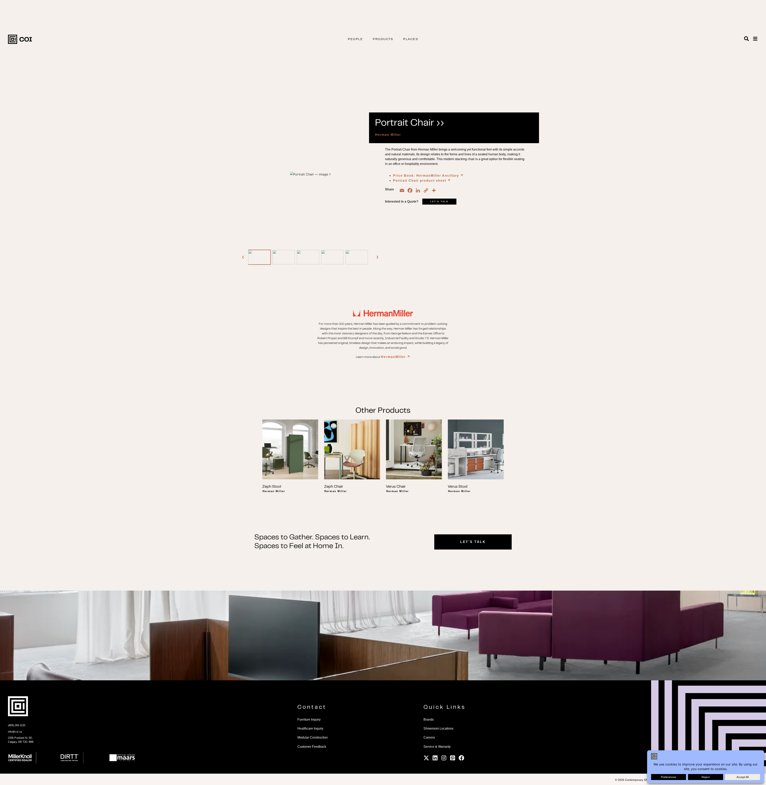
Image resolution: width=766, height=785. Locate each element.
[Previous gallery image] (243, 257)
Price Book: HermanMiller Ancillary (428, 175)
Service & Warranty (437, 746)
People (355, 39)
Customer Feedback (311, 746)
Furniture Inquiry (309, 719)
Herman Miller (388, 134)
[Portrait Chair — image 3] (308, 257)
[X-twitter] (426, 758)
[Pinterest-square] (452, 758)
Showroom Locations (438, 728)
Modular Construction (312, 737)
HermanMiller (395, 357)
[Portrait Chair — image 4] (332, 257)
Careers (429, 737)
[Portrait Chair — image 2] (283, 257)
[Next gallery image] (377, 257)
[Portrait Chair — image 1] (259, 257)
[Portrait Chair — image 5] (356, 257)
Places (410, 39)
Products (383, 39)
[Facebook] (461, 758)
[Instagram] (444, 758)
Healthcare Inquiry (310, 728)
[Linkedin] (435, 758)
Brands (428, 719)
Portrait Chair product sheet (422, 180)
